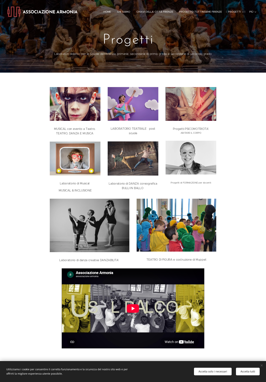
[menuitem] (107, 11)
